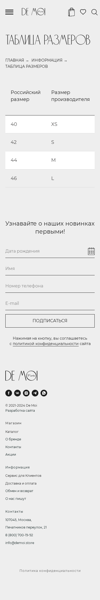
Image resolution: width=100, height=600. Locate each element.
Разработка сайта (20, 410)
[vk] (17, 393)
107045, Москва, (18, 520)
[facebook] (8, 393)
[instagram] (26, 393)
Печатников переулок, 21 (26, 527)
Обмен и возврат (19, 491)
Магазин (13, 423)
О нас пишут (15, 499)
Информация (46, 60)
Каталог (12, 432)
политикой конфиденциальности (46, 343)
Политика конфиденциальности (50, 571)
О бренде (13, 439)
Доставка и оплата (21, 483)
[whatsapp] (44, 393)
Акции (10, 454)
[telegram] (35, 393)
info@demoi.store (19, 543)
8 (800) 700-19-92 (19, 535)
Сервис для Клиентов (23, 476)
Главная (14, 60)
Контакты (13, 447)
